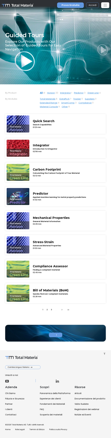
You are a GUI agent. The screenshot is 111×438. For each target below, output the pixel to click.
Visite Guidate (82, 404)
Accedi (92, 5)
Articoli (78, 393)
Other (65, 106)
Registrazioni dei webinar (87, 409)
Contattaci (10, 414)
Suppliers (90, 98)
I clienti (8, 409)
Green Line (93, 92)
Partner (9, 404)
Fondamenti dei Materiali (52, 404)
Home (7, 429)
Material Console (49, 106)
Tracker (77, 98)
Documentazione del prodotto (90, 398)
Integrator (65, 92)
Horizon (51, 92)
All (41, 92)
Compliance (85, 102)
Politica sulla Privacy (58, 429)
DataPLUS (64, 98)
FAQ (42, 409)
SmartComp (68, 102)
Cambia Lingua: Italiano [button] (19, 367)
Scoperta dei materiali (51, 414)
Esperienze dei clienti (50, 398)
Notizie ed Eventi (83, 414)
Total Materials (47, 98)
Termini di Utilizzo (37, 429)
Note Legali (20, 429)
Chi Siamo (10, 393)
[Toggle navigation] (105, 5)
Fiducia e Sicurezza (14, 398)
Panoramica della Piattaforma (55, 393)
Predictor (79, 92)
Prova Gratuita (70, 5)
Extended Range (48, 102)
